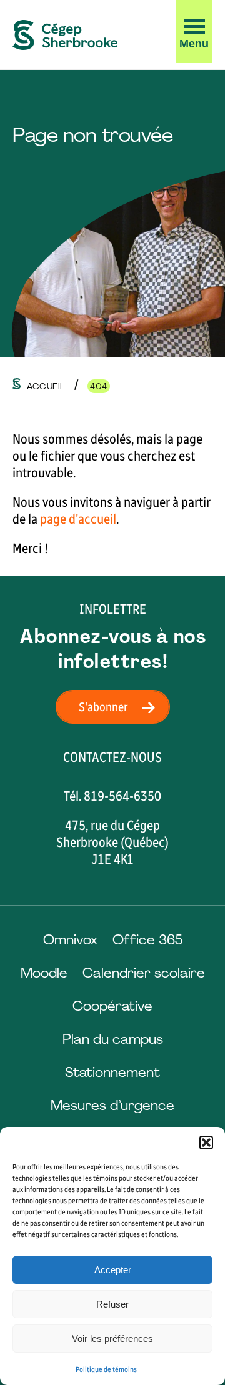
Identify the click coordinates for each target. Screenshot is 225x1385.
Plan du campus (112, 1039)
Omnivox (70, 940)
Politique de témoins (106, 1369)
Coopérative (112, 1006)
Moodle (44, 973)
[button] (206, 1142)
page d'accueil (78, 519)
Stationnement (112, 1072)
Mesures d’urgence (112, 1105)
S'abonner (103, 706)
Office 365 (147, 940)
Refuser (112, 1304)
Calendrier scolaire (143, 973)
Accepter (112, 1269)
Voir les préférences (112, 1338)
